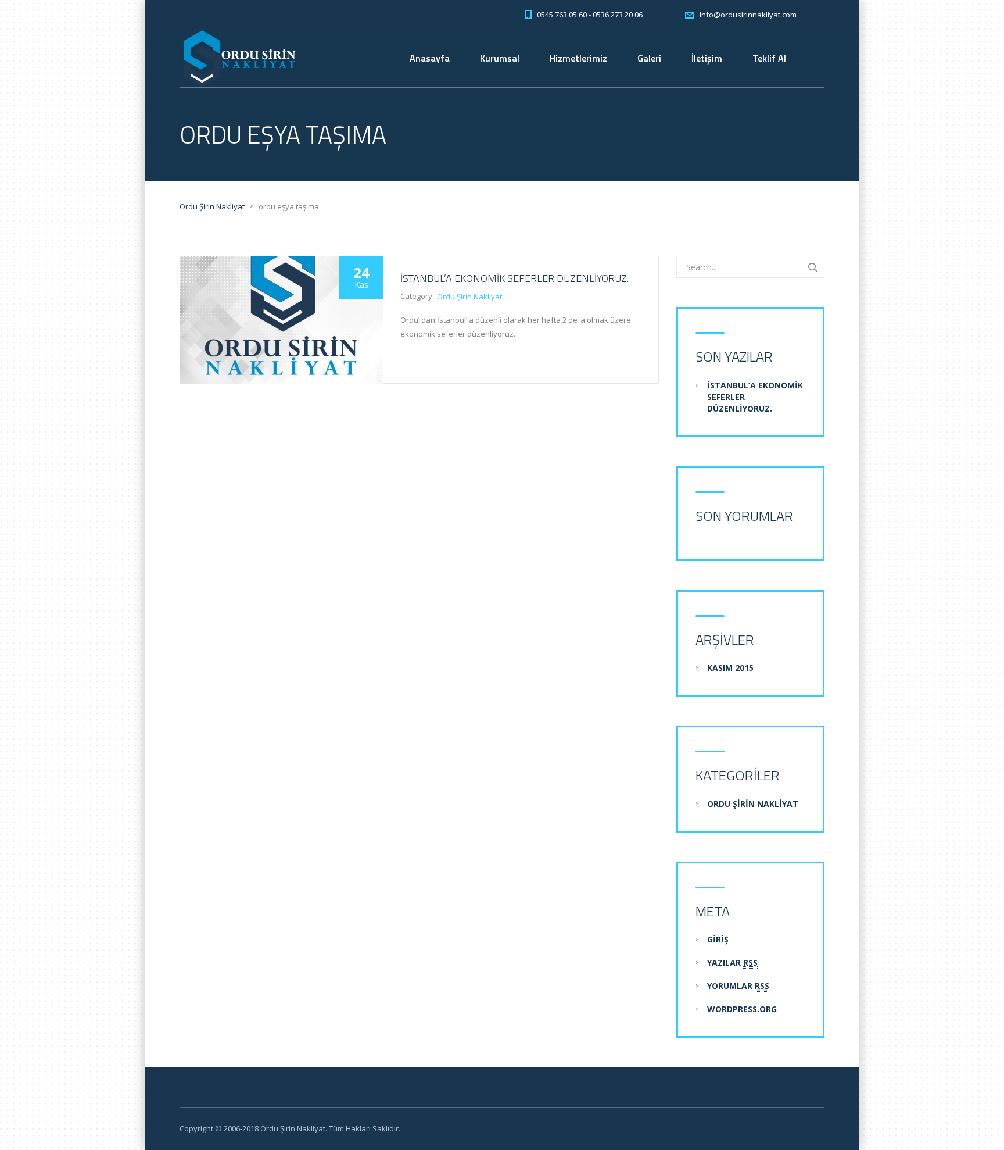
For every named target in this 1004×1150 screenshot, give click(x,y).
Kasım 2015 (730, 667)
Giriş (718, 939)
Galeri (649, 58)
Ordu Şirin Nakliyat (469, 296)
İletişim (706, 58)
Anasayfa (430, 58)
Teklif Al (769, 58)
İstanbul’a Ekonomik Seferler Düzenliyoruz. (514, 278)
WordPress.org (742, 1009)
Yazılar (732, 962)
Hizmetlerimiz (578, 58)
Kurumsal (499, 58)
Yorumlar (738, 985)
